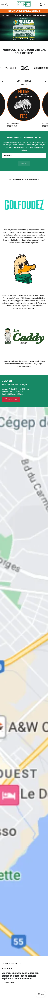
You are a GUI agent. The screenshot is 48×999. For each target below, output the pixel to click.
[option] (24, 29)
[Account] (40, 4)
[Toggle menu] (2, 4)
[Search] (7, 4)
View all (24, 84)
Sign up (24, 163)
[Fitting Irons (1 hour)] (23, 104)
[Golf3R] (24, 4)
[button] (20, 39)
